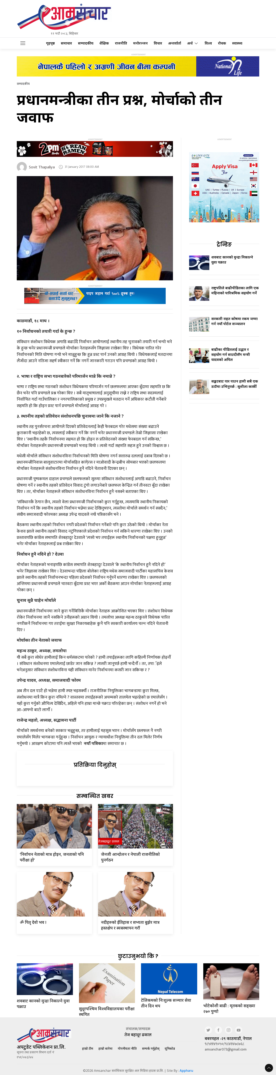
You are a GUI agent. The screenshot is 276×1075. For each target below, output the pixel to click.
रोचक (222, 43)
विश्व (208, 43)
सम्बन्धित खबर (94, 796)
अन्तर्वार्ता (174, 43)
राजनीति (121, 43)
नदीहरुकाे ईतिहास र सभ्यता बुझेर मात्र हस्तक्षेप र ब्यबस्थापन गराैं (130, 925)
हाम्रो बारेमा (105, 1048)
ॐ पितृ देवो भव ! (33, 922)
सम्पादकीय (85, 43)
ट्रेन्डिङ (224, 244)
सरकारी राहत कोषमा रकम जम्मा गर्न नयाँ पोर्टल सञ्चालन (234, 321)
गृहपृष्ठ (50, 43)
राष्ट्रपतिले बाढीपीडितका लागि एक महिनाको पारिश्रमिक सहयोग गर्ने (235, 290)
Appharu (186, 1070)
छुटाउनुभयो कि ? (138, 956)
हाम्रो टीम (87, 1048)
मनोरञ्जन (140, 43)
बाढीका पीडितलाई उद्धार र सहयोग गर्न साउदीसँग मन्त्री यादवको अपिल (230, 354)
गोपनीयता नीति (127, 1048)
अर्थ (190, 43)
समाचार (66, 43)
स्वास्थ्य (237, 43)
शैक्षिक (104, 43)
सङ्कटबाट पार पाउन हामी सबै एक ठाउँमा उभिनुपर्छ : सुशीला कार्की (234, 384)
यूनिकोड (170, 1048)
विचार (158, 43)
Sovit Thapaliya (42, 167)
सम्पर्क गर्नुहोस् (150, 1048)
